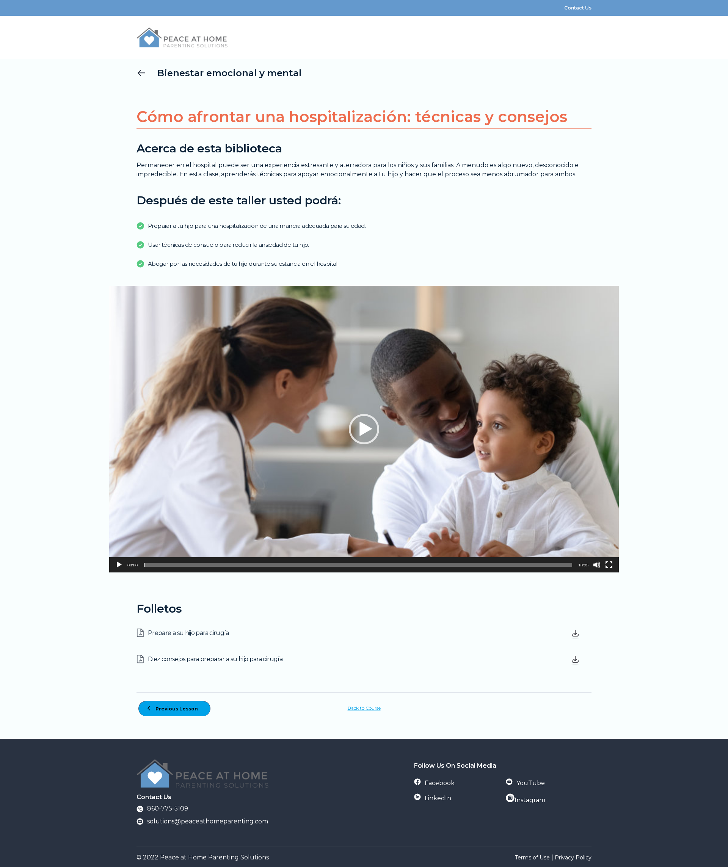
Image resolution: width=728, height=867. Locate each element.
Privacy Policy (573, 857)
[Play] (119, 565)
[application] (364, 429)
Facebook (440, 783)
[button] (364, 429)
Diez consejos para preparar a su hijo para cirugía (215, 659)
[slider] (358, 565)
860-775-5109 (167, 808)
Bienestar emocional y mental (229, 72)
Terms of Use (532, 857)
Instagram (530, 800)
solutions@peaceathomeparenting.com (207, 821)
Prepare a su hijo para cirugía (188, 633)
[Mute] (597, 565)
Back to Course (364, 708)
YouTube (530, 783)
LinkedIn (438, 798)
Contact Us (578, 8)
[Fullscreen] (609, 565)
